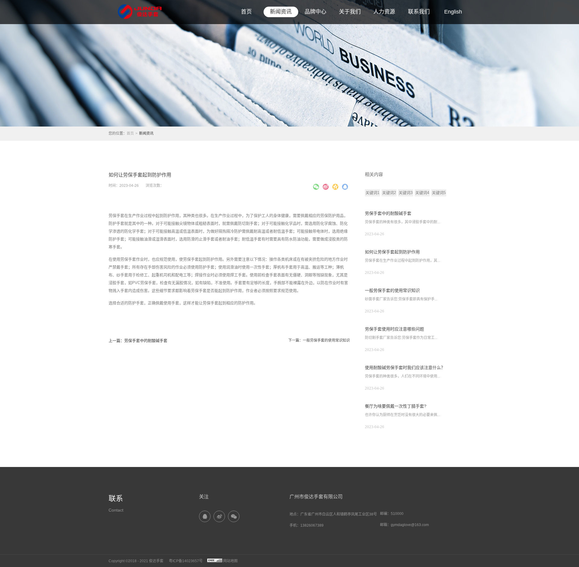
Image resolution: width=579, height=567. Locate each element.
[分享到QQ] (204, 516)
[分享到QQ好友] (345, 187)
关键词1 (372, 192)
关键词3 (406, 192)
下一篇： (319, 340)
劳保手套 (116, 215)
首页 (246, 12)
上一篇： (138, 340)
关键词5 (439, 192)
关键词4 (422, 192)
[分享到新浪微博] (326, 187)
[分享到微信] (316, 187)
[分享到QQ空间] (335, 187)
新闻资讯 (146, 133)
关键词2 (389, 192)
